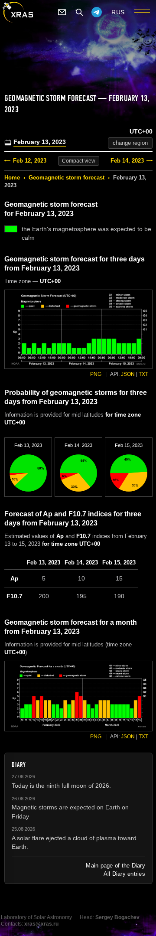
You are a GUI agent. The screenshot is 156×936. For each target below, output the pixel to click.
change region (130, 143)
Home (12, 177)
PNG (95, 374)
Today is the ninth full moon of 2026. (61, 785)
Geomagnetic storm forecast (66, 177)
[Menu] (142, 12)
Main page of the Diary (115, 865)
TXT (143, 374)
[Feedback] (62, 12)
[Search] (79, 12)
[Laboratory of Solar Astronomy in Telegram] (97, 12)
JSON (128, 374)
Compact (78, 161)
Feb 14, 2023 (127, 160)
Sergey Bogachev (117, 917)
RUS (118, 12)
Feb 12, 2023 (29, 160)
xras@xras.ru (41, 924)
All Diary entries (124, 874)
